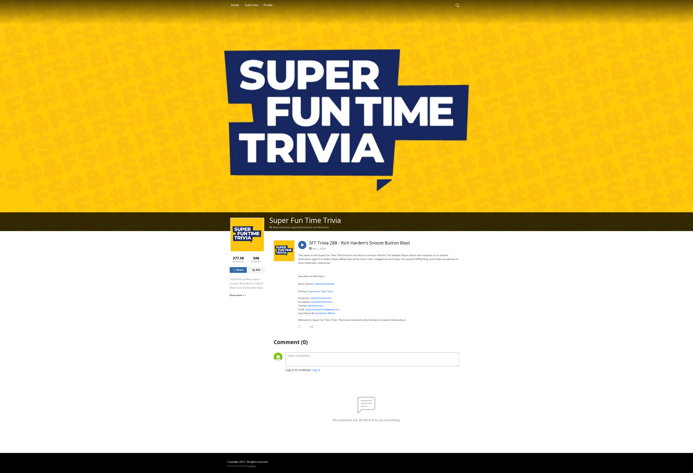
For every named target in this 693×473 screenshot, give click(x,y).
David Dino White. (325, 313)
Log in (315, 370)
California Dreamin (324, 283)
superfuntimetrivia (320, 298)
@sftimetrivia (315, 305)
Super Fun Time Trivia (305, 220)
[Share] (312, 327)
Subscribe (251, 5)
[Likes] (300, 327)
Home (235, 5)
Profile (268, 5)
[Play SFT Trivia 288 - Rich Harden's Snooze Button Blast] (302, 245)
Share (240, 270)
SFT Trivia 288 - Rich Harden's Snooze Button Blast (359, 243)
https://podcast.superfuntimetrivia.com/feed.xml (301, 227)
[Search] (457, 5)
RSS (258, 270)
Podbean (252, 466)
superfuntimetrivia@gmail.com (322, 309)
